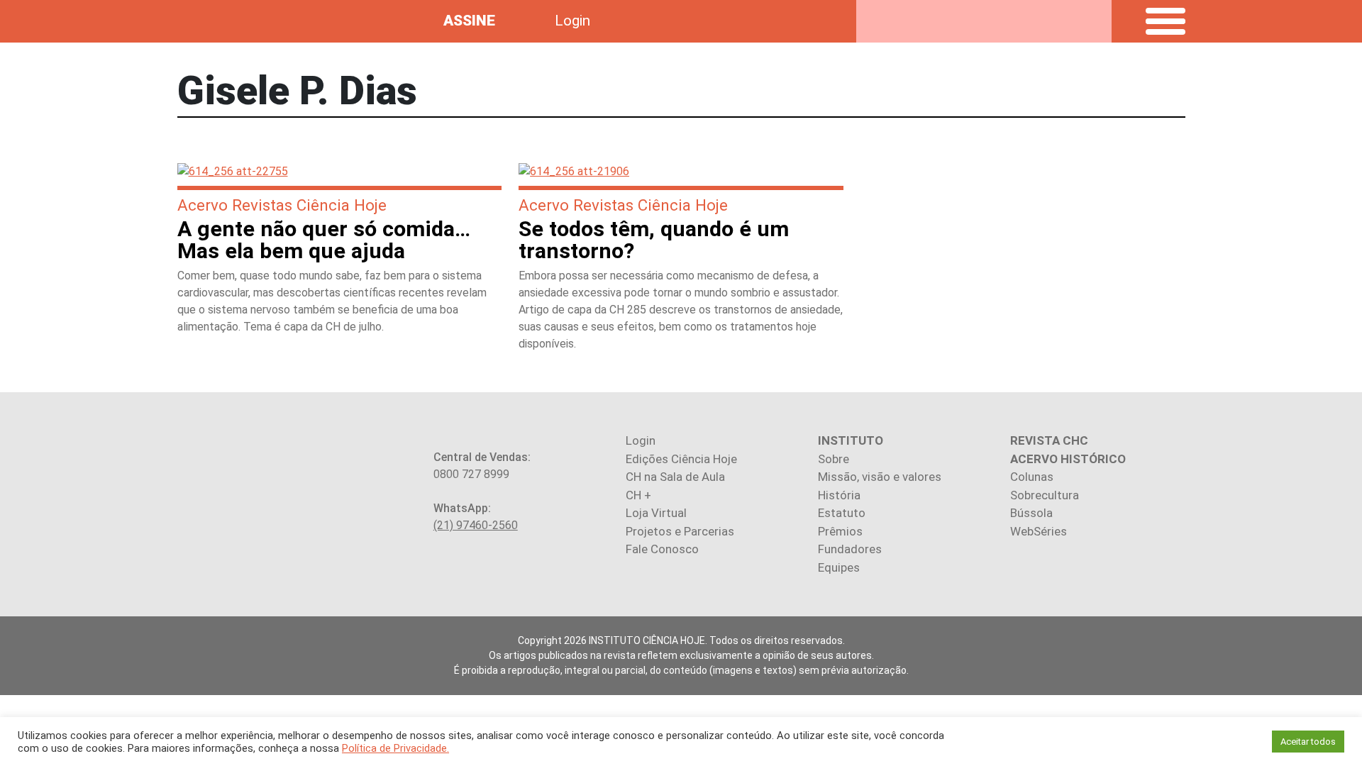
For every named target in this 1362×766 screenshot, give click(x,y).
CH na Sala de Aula (675, 477)
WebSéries (1038, 531)
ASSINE (469, 20)
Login (572, 20)
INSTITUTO (850, 440)
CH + (638, 495)
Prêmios (840, 531)
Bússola (1031, 513)
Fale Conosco (662, 549)
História (839, 495)
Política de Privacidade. (395, 748)
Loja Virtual (656, 513)
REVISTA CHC (1049, 440)
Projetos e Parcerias (680, 531)
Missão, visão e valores (879, 477)
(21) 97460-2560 (475, 525)
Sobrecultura (1044, 495)
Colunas (1031, 477)
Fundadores (850, 549)
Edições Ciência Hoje (681, 459)
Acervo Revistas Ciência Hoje (282, 205)
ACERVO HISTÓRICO (1068, 459)
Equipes (839, 567)
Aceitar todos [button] (1308, 741)
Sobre (833, 459)
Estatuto (841, 513)
